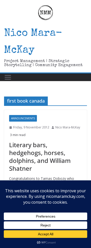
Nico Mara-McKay (67, 127)
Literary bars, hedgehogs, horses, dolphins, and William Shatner (40, 157)
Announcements (23, 118)
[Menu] (8, 77)
